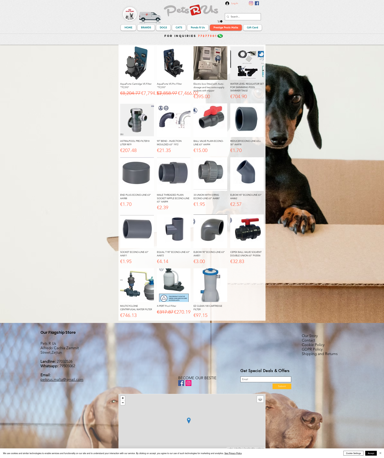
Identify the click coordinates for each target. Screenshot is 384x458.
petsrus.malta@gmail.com (61, 379)
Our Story (310, 335)
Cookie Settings (353, 453)
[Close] (380, 453)
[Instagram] (251, 3)
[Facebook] (257, 3)
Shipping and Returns (320, 353)
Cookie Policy (313, 344)
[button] (220, 21)
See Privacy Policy (233, 453)
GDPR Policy (312, 349)
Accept (371, 453)
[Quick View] (137, 63)
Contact (308, 340)
